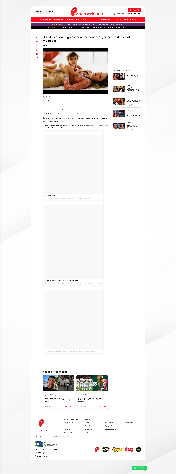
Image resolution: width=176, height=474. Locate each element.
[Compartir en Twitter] (37, 46)
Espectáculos (58, 19)
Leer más (68, 406)
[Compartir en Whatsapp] (37, 37)
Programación (105, 19)
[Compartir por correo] (37, 54)
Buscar (50, 11)
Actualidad (88, 429)
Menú (40, 11)
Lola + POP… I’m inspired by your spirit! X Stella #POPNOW (61, 280)
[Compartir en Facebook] (37, 42)
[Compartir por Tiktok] (37, 50)
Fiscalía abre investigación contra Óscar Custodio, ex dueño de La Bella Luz (133, 126)
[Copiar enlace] (37, 58)
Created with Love (49, 195)
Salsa (78, 19)
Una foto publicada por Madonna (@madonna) (61, 351)
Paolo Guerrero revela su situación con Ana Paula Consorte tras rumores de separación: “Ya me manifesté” (133, 102)
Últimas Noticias (45, 19)
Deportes (70, 19)
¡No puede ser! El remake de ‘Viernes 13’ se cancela (70, 114)
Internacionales (51, 32)
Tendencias (109, 423)
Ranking (67, 429)
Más (84, 19)
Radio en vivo (69, 426)
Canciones (129, 423)
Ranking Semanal (130, 19)
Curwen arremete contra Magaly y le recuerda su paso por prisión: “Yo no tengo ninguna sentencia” (133, 114)
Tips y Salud (109, 426)
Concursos (117, 19)
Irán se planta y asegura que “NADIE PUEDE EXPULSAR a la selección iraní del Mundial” (91, 399)
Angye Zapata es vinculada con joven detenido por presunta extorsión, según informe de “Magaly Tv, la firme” (134, 89)
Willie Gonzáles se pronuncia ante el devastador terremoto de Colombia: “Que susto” (58, 399)
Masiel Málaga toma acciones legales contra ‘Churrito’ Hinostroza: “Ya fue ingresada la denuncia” (134, 77)
